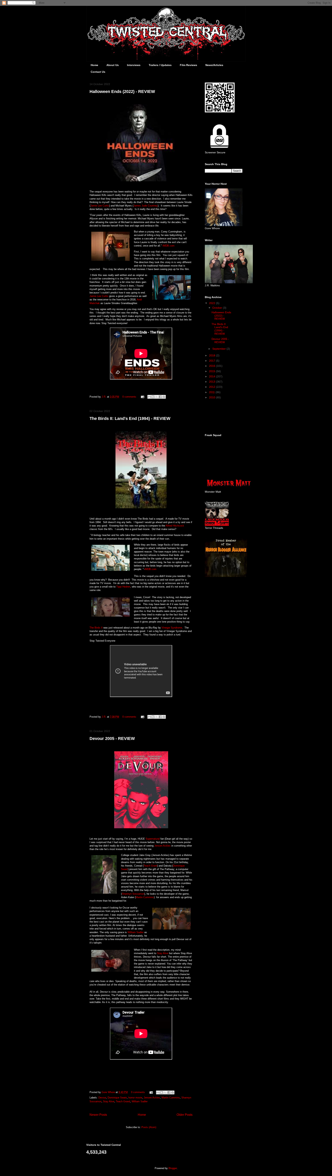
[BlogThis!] (153, 397)
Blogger (172, 1168)
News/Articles (214, 65)
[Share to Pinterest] (164, 397)
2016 (212, 365)
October (217, 307)
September (219, 348)
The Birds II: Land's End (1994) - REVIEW (130, 418)
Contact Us (98, 71)
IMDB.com (168, 245)
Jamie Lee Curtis (99, 205)
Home (94, 65)
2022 (212, 303)
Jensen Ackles (162, 845)
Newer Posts (98, 1114)
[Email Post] (142, 396)
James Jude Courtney (145, 205)
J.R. (104, 396)
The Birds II (96, 627)
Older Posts (185, 1114)
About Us (112, 65)
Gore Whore (109, 1092)
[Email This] (149, 397)
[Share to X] (157, 397)
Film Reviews (188, 65)
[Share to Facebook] (160, 397)
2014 (212, 376)
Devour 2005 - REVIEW (112, 738)
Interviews (133, 65)
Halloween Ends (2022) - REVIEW (122, 91)
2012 (212, 386)
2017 (212, 360)
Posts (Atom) (148, 1127)
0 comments (129, 396)
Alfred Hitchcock (175, 525)
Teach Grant (150, 865)
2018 (212, 355)
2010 (212, 397)
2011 (212, 392)
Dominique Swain (117, 1097)
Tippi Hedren (123, 586)
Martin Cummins (145, 897)
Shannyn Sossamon (133, 893)
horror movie (135, 1097)
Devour (102, 1097)
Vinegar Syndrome (172, 627)
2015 (212, 371)
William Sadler (136, 932)
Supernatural (153, 838)
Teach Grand (123, 1101)
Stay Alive (162, 953)
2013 (212, 381)
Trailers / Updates (160, 65)
